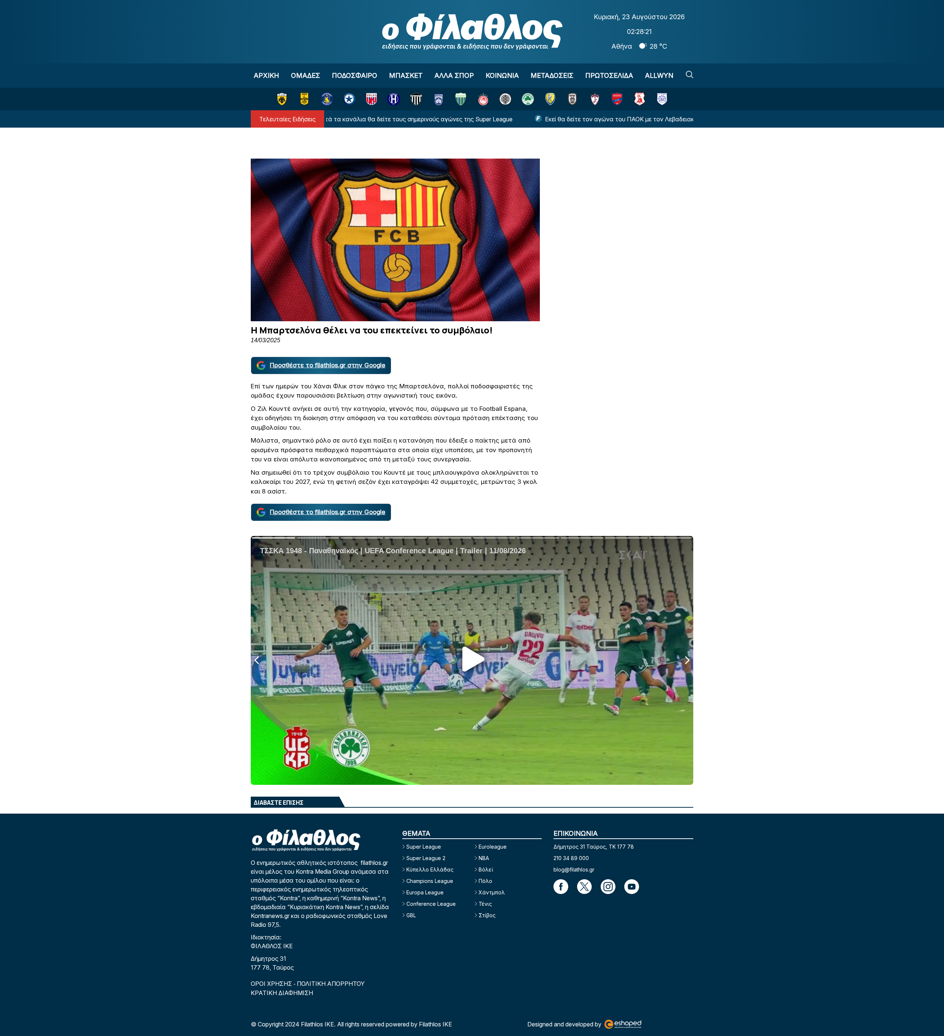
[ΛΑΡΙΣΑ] (595, 99)
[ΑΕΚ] (281, 99)
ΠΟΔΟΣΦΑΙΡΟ (354, 75)
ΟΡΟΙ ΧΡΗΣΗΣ (272, 983)
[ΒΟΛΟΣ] (371, 99)
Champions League (429, 881)
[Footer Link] (560, 886)
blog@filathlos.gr (573, 869)
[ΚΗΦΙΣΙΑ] (438, 99)
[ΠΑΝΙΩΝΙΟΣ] (617, 99)
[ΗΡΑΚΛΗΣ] (393, 99)
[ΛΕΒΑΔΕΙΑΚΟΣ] (460, 99)
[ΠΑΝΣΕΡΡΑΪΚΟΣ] (639, 99)
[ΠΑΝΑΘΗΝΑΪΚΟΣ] (527, 99)
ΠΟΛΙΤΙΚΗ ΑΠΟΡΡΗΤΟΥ (331, 983)
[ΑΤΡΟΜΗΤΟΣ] (349, 99)
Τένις (485, 904)
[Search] (689, 74)
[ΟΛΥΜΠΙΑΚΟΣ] (483, 99)
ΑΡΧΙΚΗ (266, 75)
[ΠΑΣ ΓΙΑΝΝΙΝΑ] (662, 99)
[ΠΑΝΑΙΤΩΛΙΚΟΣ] (550, 99)
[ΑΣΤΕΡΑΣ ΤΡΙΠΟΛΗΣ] (326, 99)
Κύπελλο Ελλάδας (430, 869)
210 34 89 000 (571, 858)
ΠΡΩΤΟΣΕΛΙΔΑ (609, 75)
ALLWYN (659, 75)
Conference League (431, 904)
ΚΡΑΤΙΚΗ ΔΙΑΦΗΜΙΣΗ (282, 993)
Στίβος (487, 915)
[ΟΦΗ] (505, 99)
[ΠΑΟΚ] (572, 99)
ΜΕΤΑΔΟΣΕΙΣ (552, 75)
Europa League (425, 892)
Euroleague (493, 846)
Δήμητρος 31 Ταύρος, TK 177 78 (593, 846)
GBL (411, 915)
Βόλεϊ (486, 869)
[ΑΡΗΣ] (304, 99)
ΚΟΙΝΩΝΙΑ (502, 75)
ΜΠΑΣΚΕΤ (406, 75)
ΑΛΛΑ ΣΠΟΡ (454, 75)
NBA (484, 858)
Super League (423, 846)
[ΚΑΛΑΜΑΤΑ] (416, 99)
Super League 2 (425, 858)
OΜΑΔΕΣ (305, 75)
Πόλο (485, 881)
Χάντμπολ (492, 892)
